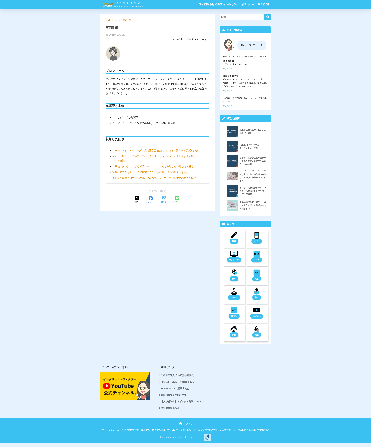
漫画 (257, 297)
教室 (257, 335)
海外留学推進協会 (170, 408)
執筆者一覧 (225, 430)
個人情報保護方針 (161, 430)
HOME (187, 423)
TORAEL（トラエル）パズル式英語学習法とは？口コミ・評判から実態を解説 (155, 150)
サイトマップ (108, 430)
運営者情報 (264, 4)
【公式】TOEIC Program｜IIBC (177, 382)
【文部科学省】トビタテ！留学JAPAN (181, 401)
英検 (257, 279)
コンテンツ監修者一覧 (128, 430)
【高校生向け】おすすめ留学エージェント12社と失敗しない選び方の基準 (153, 166)
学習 (234, 241)
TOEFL (234, 316)
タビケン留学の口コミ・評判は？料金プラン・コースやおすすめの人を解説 (154, 178)
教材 (234, 335)
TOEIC (257, 260)
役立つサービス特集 (208, 430)
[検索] (267, 17)
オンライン (234, 260)
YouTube (257, 316)
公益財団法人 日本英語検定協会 (177, 375)
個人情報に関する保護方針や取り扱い (218, 4)
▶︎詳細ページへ (229, 69)
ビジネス (234, 297)
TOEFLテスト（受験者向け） (176, 388)
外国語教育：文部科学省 (173, 395)
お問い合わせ (248, 4)
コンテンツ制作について (184, 430)
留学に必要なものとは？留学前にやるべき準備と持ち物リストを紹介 (150, 172)
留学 (234, 279)
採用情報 (145, 430)
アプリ (257, 241)
